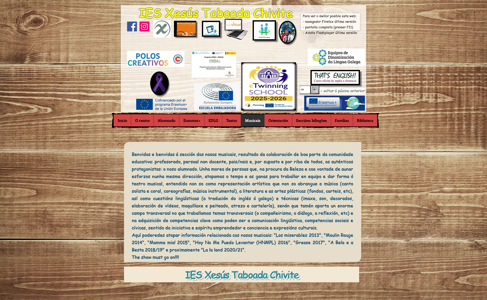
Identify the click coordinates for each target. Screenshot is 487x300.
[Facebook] (132, 26)
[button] (142, 120)
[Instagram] (144, 26)
